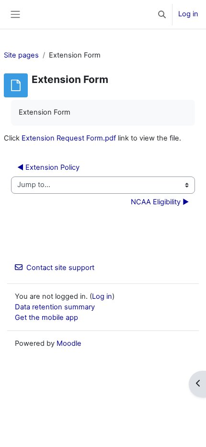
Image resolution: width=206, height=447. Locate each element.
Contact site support (60, 267)
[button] (162, 14)
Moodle (69, 343)
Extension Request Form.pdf (69, 138)
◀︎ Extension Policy (48, 167)
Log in (188, 14)
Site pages (21, 55)
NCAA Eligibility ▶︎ (160, 202)
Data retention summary (55, 307)
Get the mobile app (46, 317)
